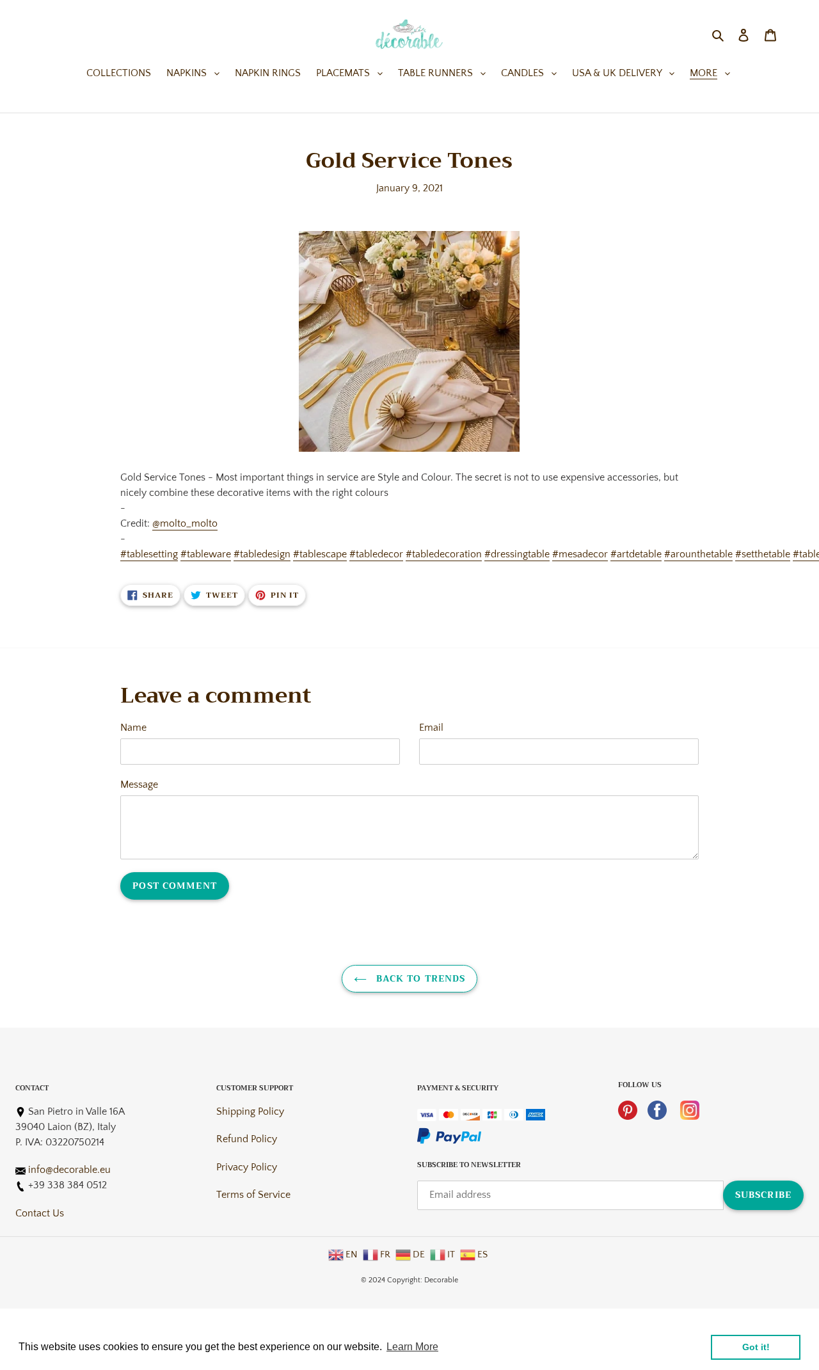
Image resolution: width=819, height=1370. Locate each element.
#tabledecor (376, 554)
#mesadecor (580, 554)
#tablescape (320, 554)
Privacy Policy (246, 1167)
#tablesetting (149, 554)
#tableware (205, 554)
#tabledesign (262, 554)
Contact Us (39, 1213)
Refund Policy (246, 1139)
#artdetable (636, 554)
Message (139, 784)
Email (431, 727)
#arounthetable (698, 554)
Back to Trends (419, 978)
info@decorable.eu (69, 1169)
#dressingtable (517, 554)
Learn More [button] (412, 1346)
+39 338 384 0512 (67, 1185)
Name (133, 727)
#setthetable (762, 554)
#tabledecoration (444, 554)
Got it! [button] (756, 1347)
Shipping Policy (250, 1111)
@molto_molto (185, 523)
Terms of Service (253, 1194)
